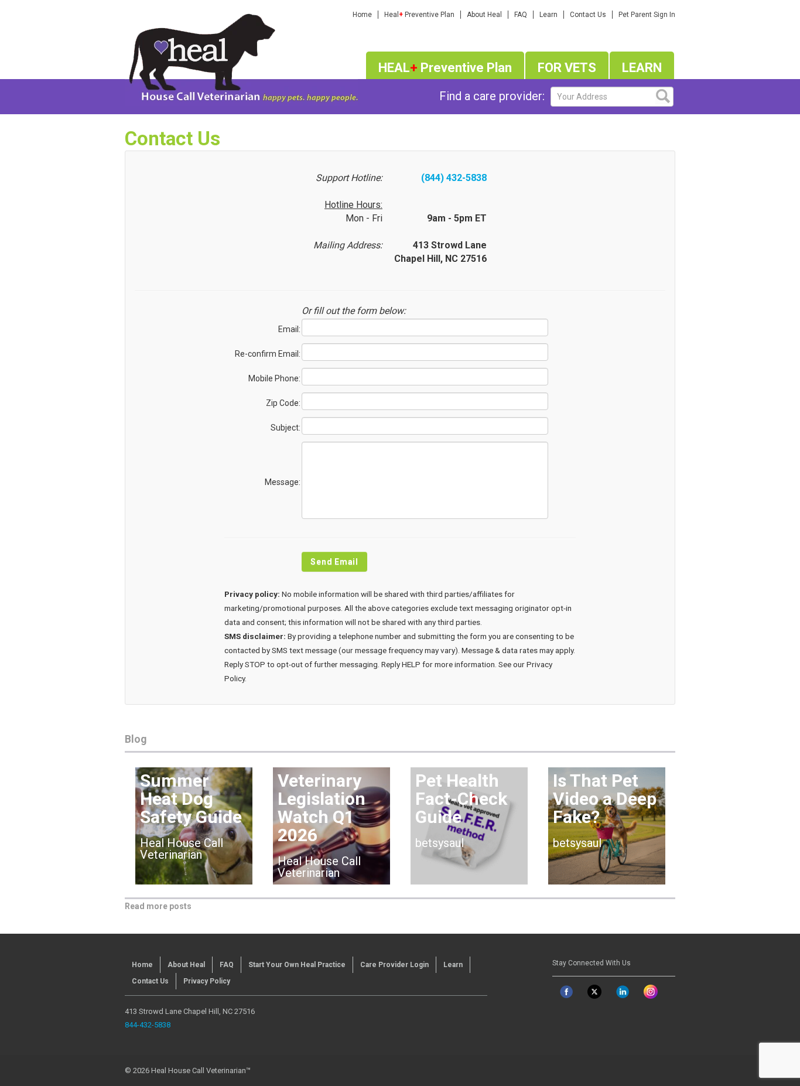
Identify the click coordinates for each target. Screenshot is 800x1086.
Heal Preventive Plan (419, 15)
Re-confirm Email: (267, 353)
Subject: (285, 427)
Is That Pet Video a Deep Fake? (605, 798)
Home (362, 15)
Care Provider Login (394, 965)
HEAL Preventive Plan (445, 67)
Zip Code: (283, 403)
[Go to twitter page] (594, 991)
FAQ (520, 15)
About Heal (484, 15)
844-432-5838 (147, 1024)
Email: (289, 329)
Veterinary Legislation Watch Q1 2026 (321, 807)
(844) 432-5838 (454, 177)
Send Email (334, 561)
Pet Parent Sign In (646, 15)
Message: (282, 482)
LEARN (642, 67)
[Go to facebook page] (566, 991)
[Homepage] (241, 56)
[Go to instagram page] (651, 991)
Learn (548, 15)
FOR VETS (567, 67)
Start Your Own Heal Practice (297, 965)
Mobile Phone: (274, 378)
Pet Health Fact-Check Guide (461, 798)
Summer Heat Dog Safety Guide (191, 798)
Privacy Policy (206, 981)
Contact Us (588, 15)
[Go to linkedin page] (622, 991)
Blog (135, 739)
